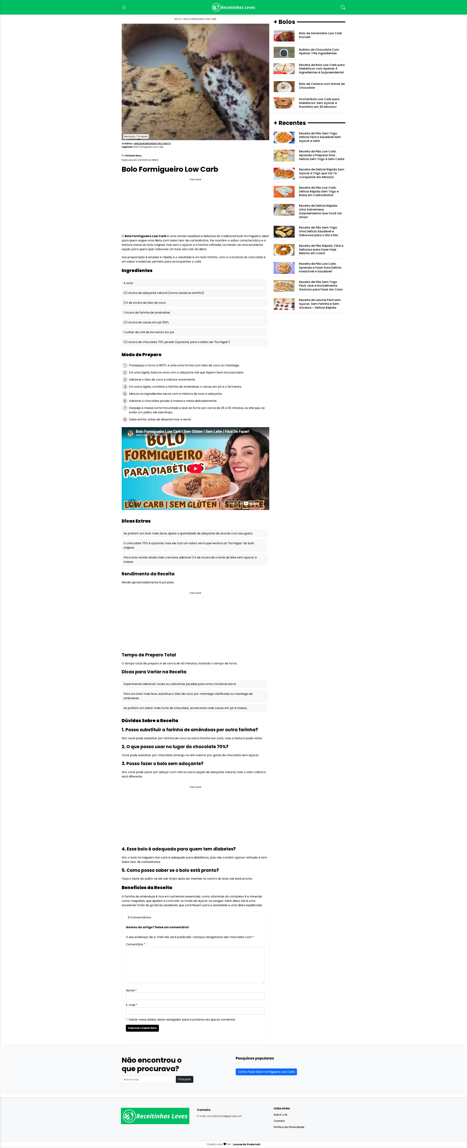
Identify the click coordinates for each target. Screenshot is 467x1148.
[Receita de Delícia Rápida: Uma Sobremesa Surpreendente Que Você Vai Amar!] (284, 210)
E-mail (131, 1005)
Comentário (135, 944)
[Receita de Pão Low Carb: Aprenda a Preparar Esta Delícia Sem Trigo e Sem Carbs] (284, 155)
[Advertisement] (195, 207)
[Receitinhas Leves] (233, 7)
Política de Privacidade (289, 1127)
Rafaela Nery (134, 155)
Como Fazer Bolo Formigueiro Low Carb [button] (266, 1072)
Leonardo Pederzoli (246, 1144)
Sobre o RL (280, 1115)
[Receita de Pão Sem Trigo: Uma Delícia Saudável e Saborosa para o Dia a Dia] (284, 231)
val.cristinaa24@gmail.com (224, 1116)
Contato (279, 1121)
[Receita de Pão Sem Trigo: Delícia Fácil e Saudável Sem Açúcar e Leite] (284, 137)
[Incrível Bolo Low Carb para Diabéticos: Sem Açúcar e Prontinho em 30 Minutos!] (284, 103)
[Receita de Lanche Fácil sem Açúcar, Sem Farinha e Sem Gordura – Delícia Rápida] (284, 304)
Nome (131, 990)
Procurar (184, 1079)
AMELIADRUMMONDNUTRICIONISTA (152, 143)
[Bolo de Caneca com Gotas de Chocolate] (284, 86)
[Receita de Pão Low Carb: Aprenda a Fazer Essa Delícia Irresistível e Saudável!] (284, 268)
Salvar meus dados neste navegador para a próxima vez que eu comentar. (182, 1019)
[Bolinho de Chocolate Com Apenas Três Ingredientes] (284, 52)
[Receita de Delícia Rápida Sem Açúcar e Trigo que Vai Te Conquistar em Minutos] (284, 173)
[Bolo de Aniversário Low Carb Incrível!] (284, 36)
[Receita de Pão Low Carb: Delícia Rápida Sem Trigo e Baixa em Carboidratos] (284, 191)
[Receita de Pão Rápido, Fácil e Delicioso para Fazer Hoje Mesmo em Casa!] (284, 249)
